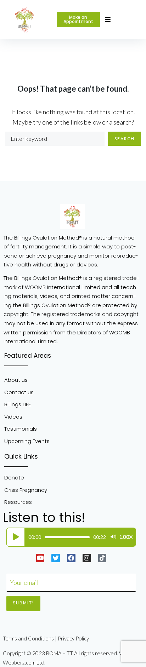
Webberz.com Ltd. (24, 662)
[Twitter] (55, 558)
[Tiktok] (102, 558)
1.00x (126, 537)
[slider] (67, 537)
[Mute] (113, 537)
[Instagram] (87, 558)
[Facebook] (71, 558)
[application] (69, 537)
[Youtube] (40, 558)
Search (124, 138)
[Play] (15, 537)
